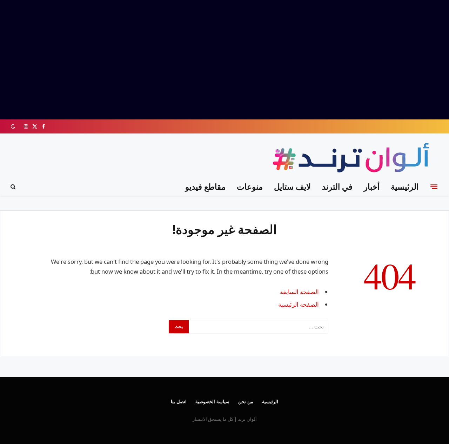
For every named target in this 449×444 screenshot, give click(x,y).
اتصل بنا (179, 401)
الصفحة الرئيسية (298, 304)
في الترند (337, 186)
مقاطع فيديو (205, 186)
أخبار (372, 186)
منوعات (250, 186)
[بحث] (14, 187)
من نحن (245, 401)
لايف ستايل (292, 186)
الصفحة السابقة (299, 292)
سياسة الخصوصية (212, 401)
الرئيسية (404, 186)
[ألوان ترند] (352, 159)
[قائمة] (433, 186)
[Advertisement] (224, 60)
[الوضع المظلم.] (14, 126)
